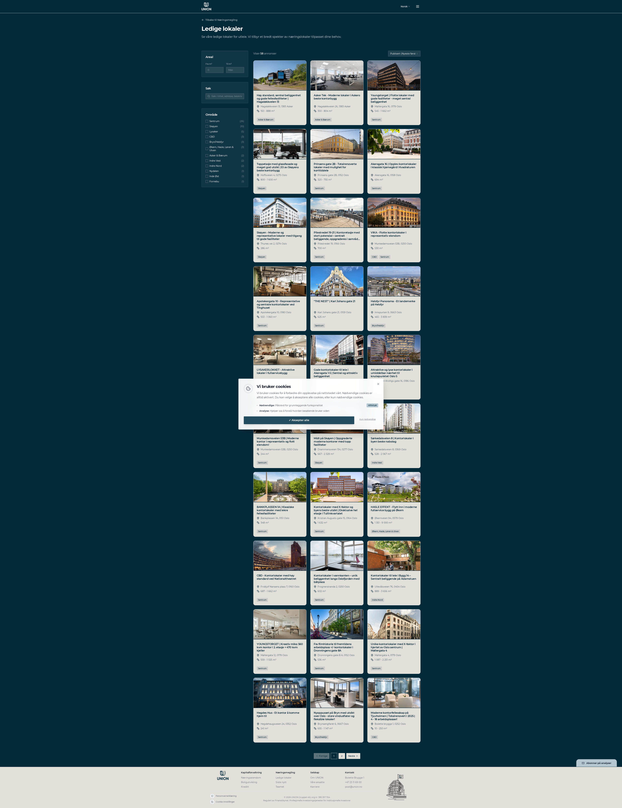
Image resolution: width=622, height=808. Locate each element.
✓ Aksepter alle (299, 420)
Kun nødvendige (367, 419)
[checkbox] (207, 121)
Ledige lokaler (284, 777)
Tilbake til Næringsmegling (221, 19)
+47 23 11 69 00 (353, 782)
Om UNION (316, 777)
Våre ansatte (317, 782)
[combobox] (404, 54)
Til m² (229, 64)
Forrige (323, 756)
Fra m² (209, 64)
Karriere (314, 786)
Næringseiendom (251, 777)
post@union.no (353, 786)
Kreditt (245, 786)
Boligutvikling (249, 782)
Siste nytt (281, 782)
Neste (351, 756)
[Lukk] (378, 384)
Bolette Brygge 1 (354, 777)
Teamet (280, 786)
